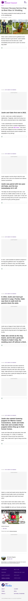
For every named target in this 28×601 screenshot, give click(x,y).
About (3, 588)
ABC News (16, 127)
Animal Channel (6, 578)
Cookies (16, 588)
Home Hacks (17, 578)
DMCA (15, 591)
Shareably (4, 569)
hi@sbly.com (9, 558)
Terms (3, 591)
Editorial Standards (13, 531)
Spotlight (16, 575)
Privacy (3, 593)
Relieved (4, 572)
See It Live (16, 569)
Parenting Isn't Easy (19, 572)
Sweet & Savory (6, 575)
